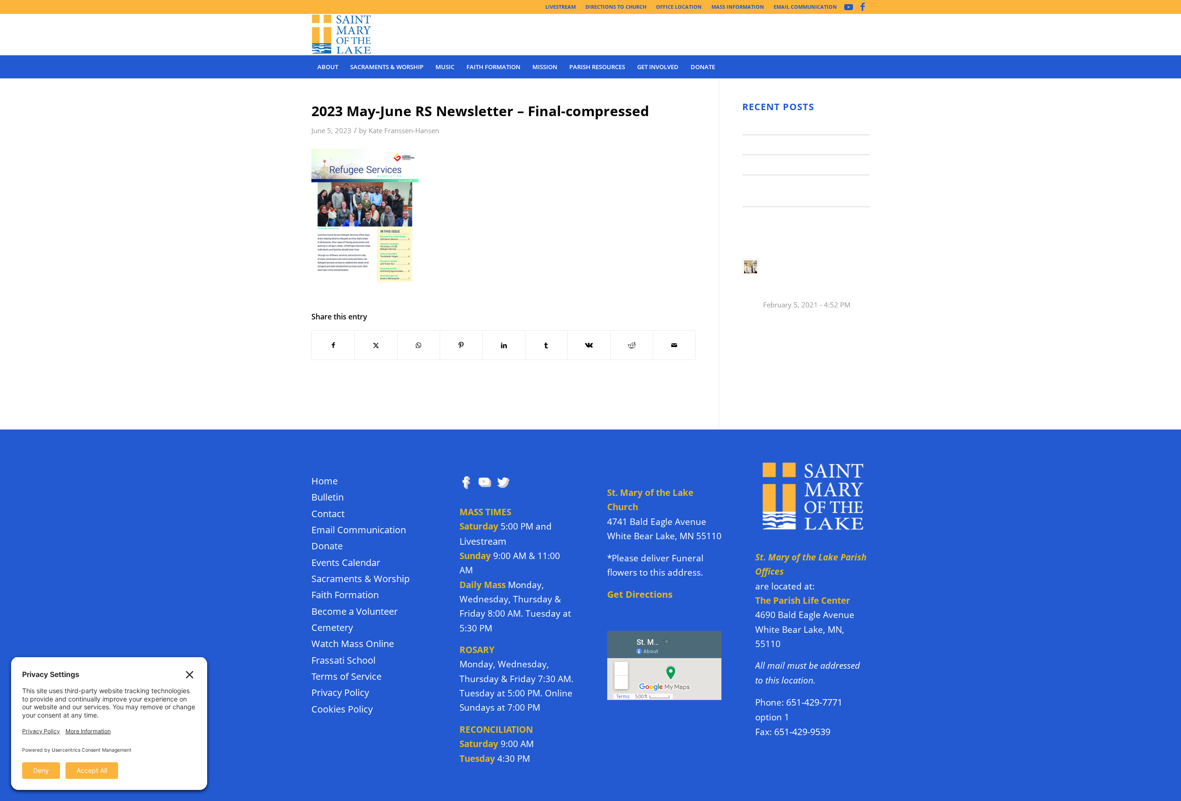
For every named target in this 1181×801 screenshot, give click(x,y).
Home (324, 481)
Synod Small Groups (780, 144)
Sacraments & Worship (360, 578)
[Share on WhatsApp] (419, 345)
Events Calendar (345, 562)
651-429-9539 (802, 731)
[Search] (864, 66)
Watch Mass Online (352, 643)
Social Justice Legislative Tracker (805, 216)
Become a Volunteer (354, 611)
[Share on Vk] (589, 345)
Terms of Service (346, 676)
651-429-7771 (814, 702)
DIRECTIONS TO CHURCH (615, 6)
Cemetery (332, 627)
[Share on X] (376, 345)
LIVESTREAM (560, 6)
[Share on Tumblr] (546, 345)
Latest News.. (766, 124)
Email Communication (358, 530)
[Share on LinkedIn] (504, 345)
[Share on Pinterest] (461, 345)
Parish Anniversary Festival (794, 164)
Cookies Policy (342, 709)
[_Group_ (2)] (341, 34)
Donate (327, 546)
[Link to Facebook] (863, 7)
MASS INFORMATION (737, 6)
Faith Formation (345, 595)
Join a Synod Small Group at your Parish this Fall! (810, 277)
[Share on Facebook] (333, 345)
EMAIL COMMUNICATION (805, 6)
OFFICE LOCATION (679, 6)
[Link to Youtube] (848, 7)
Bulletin (327, 497)
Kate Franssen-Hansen (404, 130)
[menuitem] (561, 7)
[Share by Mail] (674, 345)
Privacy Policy (340, 692)
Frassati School (343, 660)
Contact (328, 513)
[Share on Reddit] (632, 345)
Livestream (483, 541)
